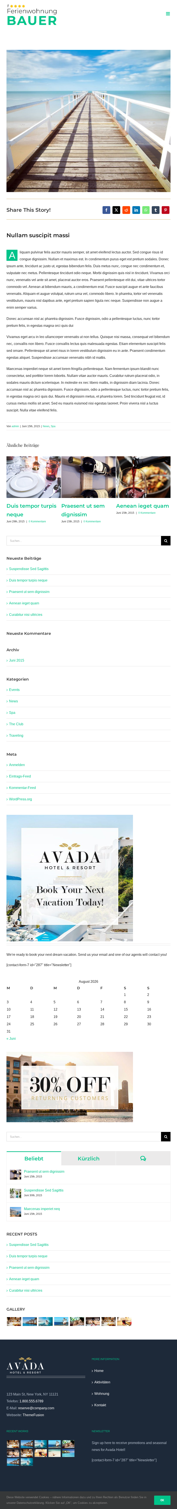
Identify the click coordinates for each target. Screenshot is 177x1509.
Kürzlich (89, 1158)
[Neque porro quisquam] (13, 1321)
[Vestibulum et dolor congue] (92, 1321)
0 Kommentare (37, 521)
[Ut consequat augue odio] (12, 1462)
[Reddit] (126, 210)
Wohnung (101, 1393)
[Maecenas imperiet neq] (15, 1210)
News (46, 426)
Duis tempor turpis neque (28, 580)
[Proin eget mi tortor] (54, 1453)
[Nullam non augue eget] (26, 1462)
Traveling (16, 735)
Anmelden (17, 765)
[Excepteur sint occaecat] (45, 1321)
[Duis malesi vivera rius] (68, 1453)
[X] (116, 210)
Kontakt (100, 1405)
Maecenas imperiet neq (42, 1209)
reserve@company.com (36, 1408)
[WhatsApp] (146, 210)
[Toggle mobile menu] (168, 13)
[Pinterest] (166, 210)
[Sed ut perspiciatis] (29, 1321)
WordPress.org (20, 799)
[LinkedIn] (136, 210)
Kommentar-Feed (22, 788)
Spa (53, 426)
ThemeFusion (33, 1415)
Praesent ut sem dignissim (29, 592)
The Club (16, 724)
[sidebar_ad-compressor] (69, 816)
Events (14, 690)
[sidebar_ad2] (69, 1053)
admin (15, 426)
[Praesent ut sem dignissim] (15, 1173)
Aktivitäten (102, 1382)
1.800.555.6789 (31, 1401)
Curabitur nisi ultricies (25, 614)
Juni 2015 (16, 660)
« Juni (11, 1038)
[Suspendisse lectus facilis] (61, 1321)
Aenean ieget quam (24, 603)
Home (99, 1371)
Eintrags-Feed (20, 776)
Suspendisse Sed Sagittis (29, 569)
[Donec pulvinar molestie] (77, 1321)
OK (162, 1500)
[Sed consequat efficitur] (124, 1321)
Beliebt (33, 1158)
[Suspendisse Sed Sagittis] (15, 1192)
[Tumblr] (156, 210)
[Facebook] (106, 210)
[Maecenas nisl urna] (108, 1321)
